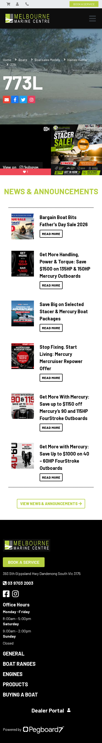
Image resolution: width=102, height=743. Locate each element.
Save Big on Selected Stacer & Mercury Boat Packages (64, 311)
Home (7, 60)
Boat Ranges (19, 664)
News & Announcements (51, 191)
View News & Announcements (49, 503)
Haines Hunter (77, 60)
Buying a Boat (20, 694)
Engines (13, 674)
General (13, 653)
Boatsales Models (47, 60)
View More (21, 226)
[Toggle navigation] (92, 19)
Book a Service (23, 562)
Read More (51, 234)
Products (15, 684)
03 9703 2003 (20, 583)
